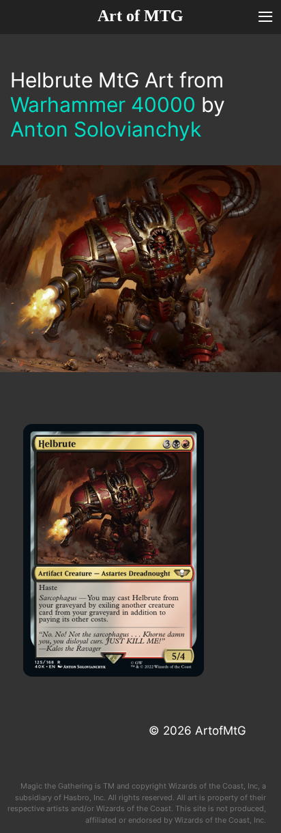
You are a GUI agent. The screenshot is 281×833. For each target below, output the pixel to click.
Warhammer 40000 (103, 104)
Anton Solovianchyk (105, 129)
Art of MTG (140, 16)
